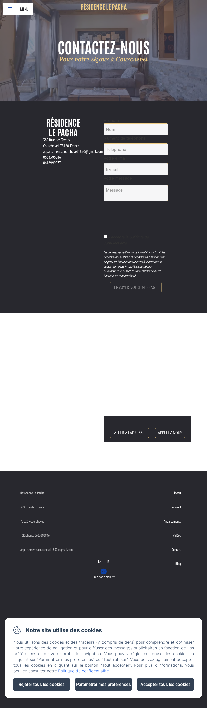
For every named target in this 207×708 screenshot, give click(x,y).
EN (100, 561)
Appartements (172, 521)
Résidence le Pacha (104, 6)
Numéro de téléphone (125, 138)
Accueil (176, 507)
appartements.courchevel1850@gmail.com (46, 549)
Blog (178, 563)
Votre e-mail (115, 158)
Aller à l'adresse (129, 433)
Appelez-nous (170, 433)
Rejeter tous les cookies (42, 684)
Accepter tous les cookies (165, 684)
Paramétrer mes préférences (103, 684)
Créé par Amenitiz (104, 577)
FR (107, 561)
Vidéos (177, 535)
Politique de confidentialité (83, 670)
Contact (176, 549)
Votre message (118, 178)
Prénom (111, 120)
